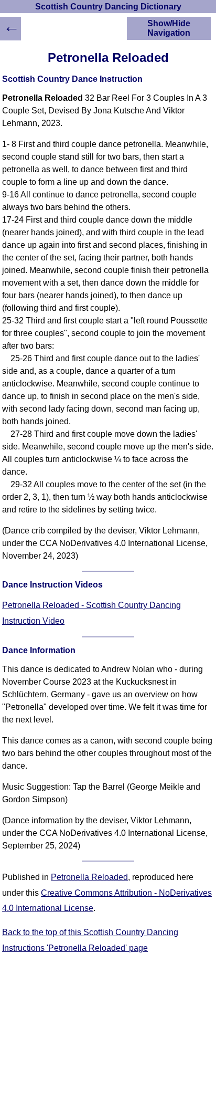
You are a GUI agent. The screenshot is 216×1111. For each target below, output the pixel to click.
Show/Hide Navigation (168, 28)
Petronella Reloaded (89, 877)
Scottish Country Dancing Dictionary (108, 6)
